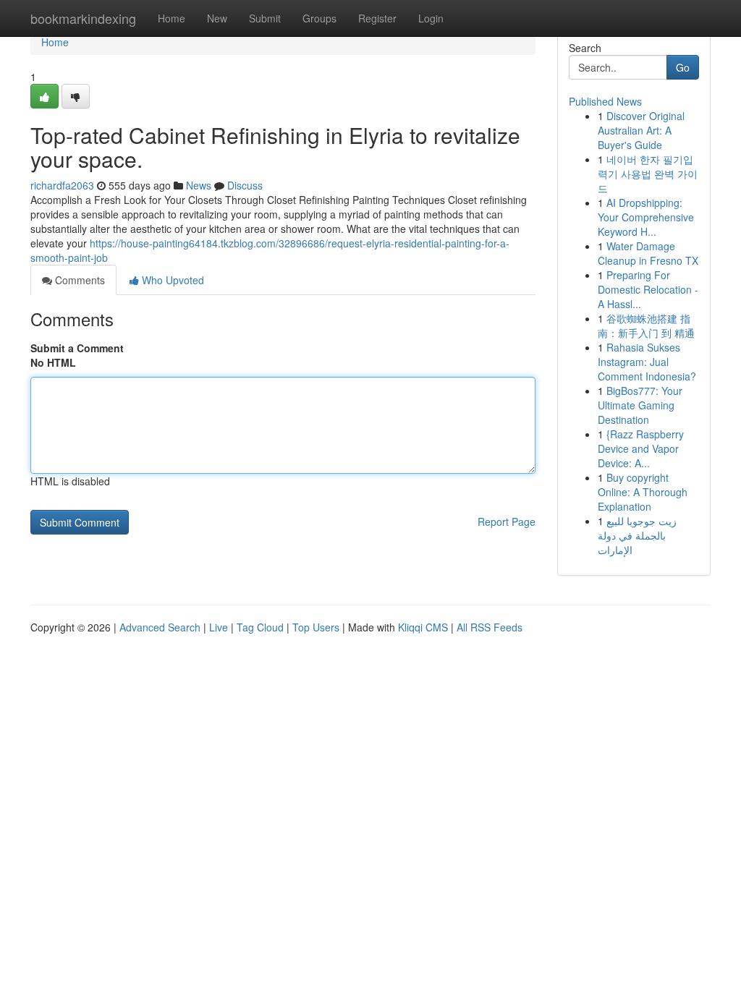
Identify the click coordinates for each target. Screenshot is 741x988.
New (217, 18)
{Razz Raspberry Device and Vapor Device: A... (641, 448)
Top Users (315, 627)
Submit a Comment (77, 348)
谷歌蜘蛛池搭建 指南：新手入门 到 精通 (646, 325)
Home (171, 18)
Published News (605, 101)
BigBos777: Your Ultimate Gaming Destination (640, 405)
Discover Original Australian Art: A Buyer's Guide (641, 130)
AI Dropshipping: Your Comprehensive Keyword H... (646, 217)
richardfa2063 (62, 185)
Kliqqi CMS (423, 627)
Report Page (506, 521)
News (198, 185)
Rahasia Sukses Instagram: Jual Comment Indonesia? (647, 361)
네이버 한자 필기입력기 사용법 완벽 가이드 (648, 173)
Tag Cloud (260, 627)
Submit (265, 18)
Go (683, 67)
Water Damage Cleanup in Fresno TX (648, 253)
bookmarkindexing (83, 18)
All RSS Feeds (489, 627)
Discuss (245, 185)
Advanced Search (159, 627)
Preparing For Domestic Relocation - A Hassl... (648, 289)
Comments (78, 280)
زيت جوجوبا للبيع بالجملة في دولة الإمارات (637, 535)
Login (431, 18)
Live (218, 627)
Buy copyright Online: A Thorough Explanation (642, 492)
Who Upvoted (171, 280)
